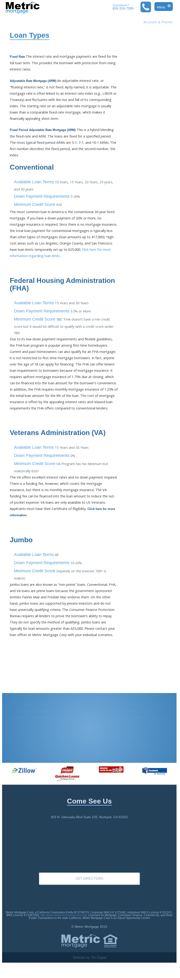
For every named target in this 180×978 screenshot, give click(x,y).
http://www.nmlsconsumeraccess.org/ (63, 915)
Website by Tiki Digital (89, 957)
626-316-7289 (123, 6)
